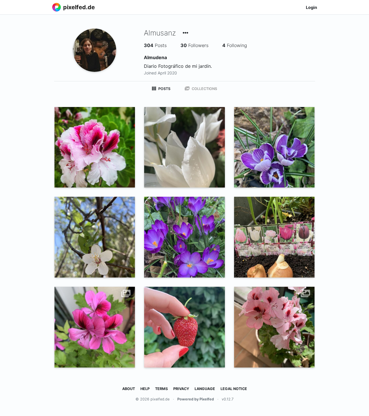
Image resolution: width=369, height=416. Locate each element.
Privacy (181, 389)
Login (311, 7)
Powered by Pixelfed (195, 399)
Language (205, 389)
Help (145, 389)
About (128, 389)
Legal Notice (234, 389)
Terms (161, 389)
